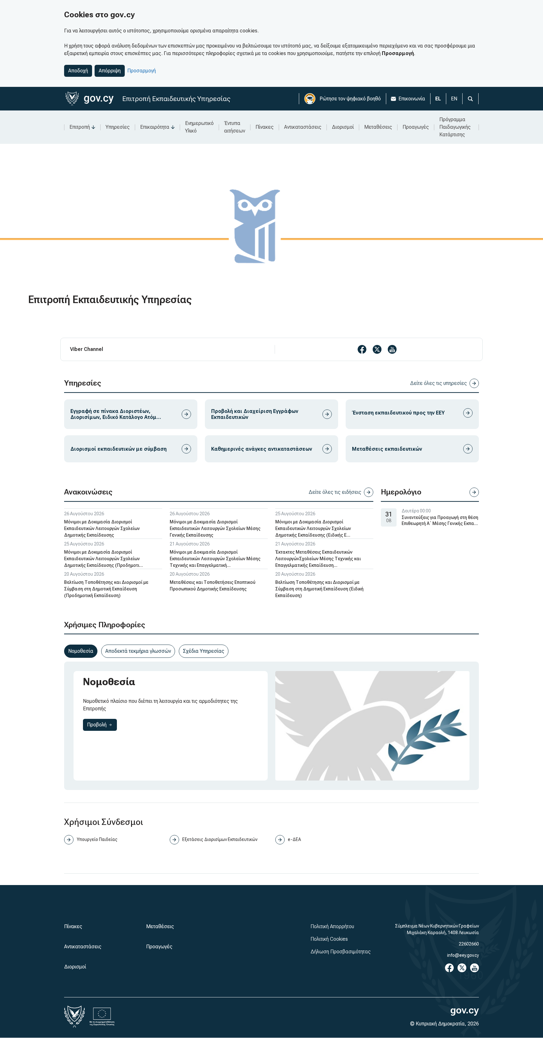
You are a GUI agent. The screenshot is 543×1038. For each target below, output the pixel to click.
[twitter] (377, 349)
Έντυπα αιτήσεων (234, 127)
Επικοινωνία (411, 99)
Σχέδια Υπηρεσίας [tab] (203, 651)
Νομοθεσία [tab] (80, 651)
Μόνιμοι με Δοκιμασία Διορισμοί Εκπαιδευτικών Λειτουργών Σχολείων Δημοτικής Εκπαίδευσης (102, 528)
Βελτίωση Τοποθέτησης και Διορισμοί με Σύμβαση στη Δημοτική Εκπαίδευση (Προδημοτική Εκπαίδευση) (106, 589)
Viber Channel (86, 349)
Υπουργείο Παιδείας (97, 839)
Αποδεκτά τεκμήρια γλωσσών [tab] (138, 651)
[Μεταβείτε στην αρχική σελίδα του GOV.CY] (89, 99)
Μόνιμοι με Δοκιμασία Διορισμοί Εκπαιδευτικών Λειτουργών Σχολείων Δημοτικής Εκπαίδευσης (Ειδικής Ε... (313, 528)
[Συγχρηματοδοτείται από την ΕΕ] (102, 1017)
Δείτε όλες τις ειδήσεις (335, 492)
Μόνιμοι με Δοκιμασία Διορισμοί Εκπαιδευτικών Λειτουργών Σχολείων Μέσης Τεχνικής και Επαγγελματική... (215, 559)
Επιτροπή (79, 127)
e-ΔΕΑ (294, 839)
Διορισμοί (343, 127)
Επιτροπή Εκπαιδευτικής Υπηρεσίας (176, 99)
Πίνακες (264, 127)
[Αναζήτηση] (470, 98)
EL (438, 99)
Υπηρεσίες (118, 127)
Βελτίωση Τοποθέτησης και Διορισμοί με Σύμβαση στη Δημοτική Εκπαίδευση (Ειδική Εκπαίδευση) (319, 589)
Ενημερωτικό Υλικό (199, 127)
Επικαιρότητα (154, 127)
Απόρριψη (110, 71)
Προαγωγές (416, 127)
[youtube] (392, 349)
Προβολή (102, 724)
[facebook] (362, 349)
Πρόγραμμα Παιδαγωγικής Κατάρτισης (455, 127)
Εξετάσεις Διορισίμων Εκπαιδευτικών (219, 839)
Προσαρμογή (141, 71)
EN (454, 99)
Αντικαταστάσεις (302, 127)
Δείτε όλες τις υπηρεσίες (438, 383)
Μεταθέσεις (378, 127)
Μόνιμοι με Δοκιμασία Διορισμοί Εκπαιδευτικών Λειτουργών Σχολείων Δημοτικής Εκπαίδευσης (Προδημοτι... (103, 559)
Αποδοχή (78, 71)
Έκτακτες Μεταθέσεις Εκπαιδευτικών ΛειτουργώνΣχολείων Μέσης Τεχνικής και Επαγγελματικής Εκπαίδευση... (318, 559)
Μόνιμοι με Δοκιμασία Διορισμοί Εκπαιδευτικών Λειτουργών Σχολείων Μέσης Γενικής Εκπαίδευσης (215, 528)
